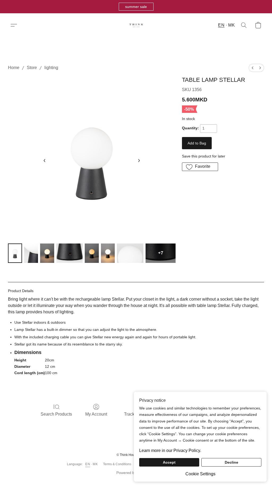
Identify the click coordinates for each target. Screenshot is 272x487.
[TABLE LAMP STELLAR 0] (15, 253)
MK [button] (231, 25)
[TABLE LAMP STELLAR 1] (31, 253)
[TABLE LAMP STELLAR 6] (130, 253)
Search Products (56, 414)
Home (13, 67)
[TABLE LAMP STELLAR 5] (108, 253)
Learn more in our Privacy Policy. (170, 450)
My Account (96, 414)
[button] (136, 7)
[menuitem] (252, 68)
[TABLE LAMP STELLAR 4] (92, 253)
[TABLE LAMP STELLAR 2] (47, 253)
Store (32, 67)
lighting (51, 67)
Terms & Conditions (117, 464)
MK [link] (95, 464)
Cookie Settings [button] (200, 474)
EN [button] (221, 25)
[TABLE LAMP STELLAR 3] (69, 253)
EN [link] (87, 464)
